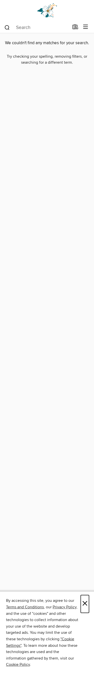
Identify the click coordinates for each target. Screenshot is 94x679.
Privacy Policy (64, 607)
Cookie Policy (18, 664)
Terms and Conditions (25, 607)
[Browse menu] (85, 27)
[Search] (7, 27)
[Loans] (75, 28)
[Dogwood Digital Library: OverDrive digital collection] (47, 10)
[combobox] (37, 27)
